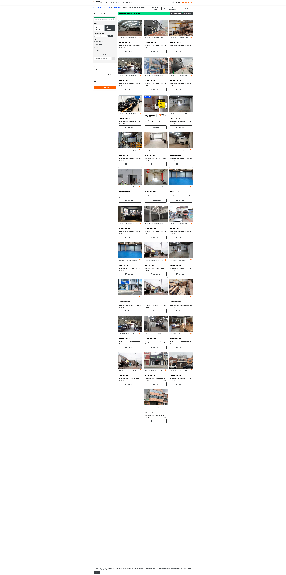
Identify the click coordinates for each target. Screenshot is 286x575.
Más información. (107, 569)
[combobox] (103, 19)
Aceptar (97, 572)
